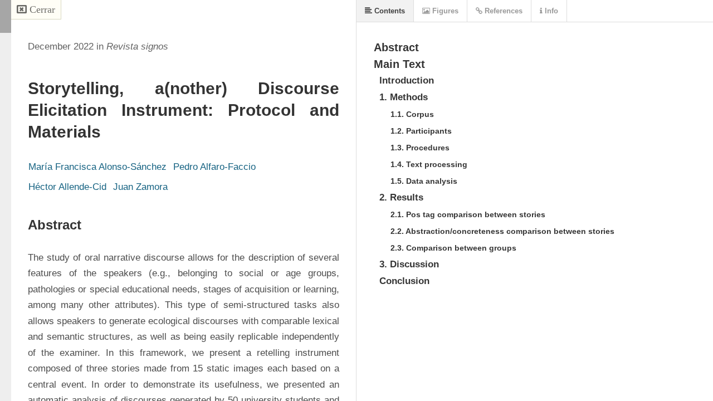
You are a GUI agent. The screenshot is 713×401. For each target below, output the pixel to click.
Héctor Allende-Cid (67, 187)
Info (550, 11)
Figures (444, 11)
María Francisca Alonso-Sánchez (97, 167)
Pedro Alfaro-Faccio (214, 167)
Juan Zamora (140, 187)
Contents (388, 11)
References (502, 11)
